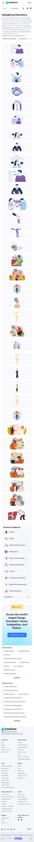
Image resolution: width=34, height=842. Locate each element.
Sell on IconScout (5, 749)
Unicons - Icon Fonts (23, 756)
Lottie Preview (5, 785)
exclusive (6, 31)
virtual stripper (19, 666)
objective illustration (10, 673)
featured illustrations (25, 31)
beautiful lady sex (24, 651)
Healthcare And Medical (16, 564)
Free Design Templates (24, 759)
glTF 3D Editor (5, 768)
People (11, 538)
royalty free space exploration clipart (15, 701)
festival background (10, 662)
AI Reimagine (5, 778)
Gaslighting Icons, (19, 35)
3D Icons (20, 742)
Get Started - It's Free (17, 635)
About (3, 745)
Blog (2, 742)
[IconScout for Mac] (18, 820)
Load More (17, 677)
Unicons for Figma (22, 775)
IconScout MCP (5, 782)
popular (11, 31)
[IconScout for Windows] (21, 820)
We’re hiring (4, 752)
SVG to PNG (4, 775)
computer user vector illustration (13, 709)
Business (11, 532)
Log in (29, 2)
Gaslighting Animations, (8, 35)
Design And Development (17, 545)
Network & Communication (17, 584)
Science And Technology (17, 558)
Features (3, 747)
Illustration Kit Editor (6, 766)
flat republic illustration (11, 690)
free (14, 18)
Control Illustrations (24, 38)
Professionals (13, 551)
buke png (7, 655)
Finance (11, 571)
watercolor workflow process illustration (15, 716)
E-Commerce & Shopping (17, 578)
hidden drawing (24, 694)
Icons (19, 754)
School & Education (15, 591)
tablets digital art (10, 694)
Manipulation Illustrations (9, 38)
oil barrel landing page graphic (13, 705)
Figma (19, 766)
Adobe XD (20, 778)
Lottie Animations (22, 745)
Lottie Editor (4, 773)
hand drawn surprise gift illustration (14, 713)
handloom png (25, 662)
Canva (19, 768)
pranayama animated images (13, 658)
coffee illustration (9, 651)
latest (15, 31)
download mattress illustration (13, 698)
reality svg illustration (11, 686)
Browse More (9, 597)
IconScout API (5, 780)
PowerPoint (21, 771)
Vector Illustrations (23, 747)
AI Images (20, 749)
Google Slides (21, 773)
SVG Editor (4, 771)
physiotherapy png (10, 670)
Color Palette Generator (7, 787)
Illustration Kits (22, 752)
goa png (7, 666)
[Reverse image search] (23, 8)
